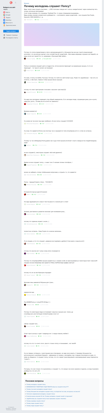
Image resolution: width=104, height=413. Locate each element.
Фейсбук (8, 20)
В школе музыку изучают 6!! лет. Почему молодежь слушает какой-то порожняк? (49, 396)
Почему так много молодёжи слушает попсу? (39, 389)
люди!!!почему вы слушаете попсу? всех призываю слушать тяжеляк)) (46, 398)
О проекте (11, 407)
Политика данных (11, 409)
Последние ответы (12, 38)
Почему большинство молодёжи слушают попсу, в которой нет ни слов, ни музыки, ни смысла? (53, 391)
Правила (8, 408)
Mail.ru (8, 12)
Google (8, 15)
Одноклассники (11, 25)
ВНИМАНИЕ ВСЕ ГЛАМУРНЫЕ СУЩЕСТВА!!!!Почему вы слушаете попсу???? (47, 386)
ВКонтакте (9, 23)
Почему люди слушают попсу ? (35, 405)
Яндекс (8, 17)
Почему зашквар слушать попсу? (35, 401)
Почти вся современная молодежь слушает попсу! (40, 394)
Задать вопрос (11, 31)
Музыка (26, 3)
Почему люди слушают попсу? (34, 403)
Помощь (14, 408)
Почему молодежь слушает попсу (36, 384)
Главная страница (11, 35)
